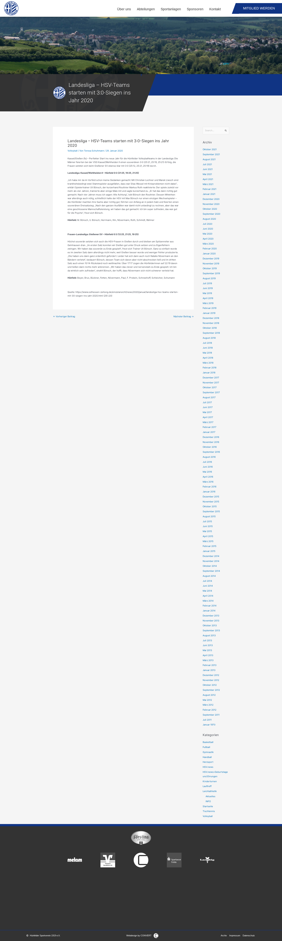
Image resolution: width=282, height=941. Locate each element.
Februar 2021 (209, 189)
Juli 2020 (207, 223)
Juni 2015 (208, 526)
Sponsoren (195, 9)
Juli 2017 (207, 402)
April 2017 (208, 417)
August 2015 (209, 516)
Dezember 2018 (211, 318)
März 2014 (208, 600)
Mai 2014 (207, 590)
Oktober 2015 (210, 506)
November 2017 (211, 382)
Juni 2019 (208, 288)
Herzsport (208, 762)
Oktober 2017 (210, 387)
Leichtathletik (210, 791)
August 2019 (209, 278)
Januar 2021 (209, 194)
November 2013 (211, 620)
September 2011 (211, 714)
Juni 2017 (208, 407)
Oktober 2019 (210, 268)
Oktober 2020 (210, 208)
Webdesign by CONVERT (138, 935)
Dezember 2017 (211, 377)
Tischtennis (209, 811)
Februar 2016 (209, 486)
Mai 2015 (207, 531)
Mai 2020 (207, 233)
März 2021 (208, 184)
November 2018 (211, 323)
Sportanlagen (171, 9)
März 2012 (208, 704)
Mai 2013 (207, 650)
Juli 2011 (207, 719)
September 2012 (211, 690)
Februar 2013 (209, 665)
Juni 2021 (208, 169)
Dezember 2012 (211, 675)
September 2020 (211, 213)
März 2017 (208, 422)
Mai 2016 (207, 471)
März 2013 (208, 660)
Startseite (208, 806)
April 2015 (208, 536)
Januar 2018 (209, 372)
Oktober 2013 (210, 625)
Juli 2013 (207, 640)
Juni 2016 (208, 466)
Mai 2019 (207, 293)
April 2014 (208, 595)
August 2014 (209, 576)
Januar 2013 (209, 670)
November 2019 (211, 263)
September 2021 (211, 154)
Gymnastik (208, 752)
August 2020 (209, 218)
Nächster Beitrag (183, 316)
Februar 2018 (209, 367)
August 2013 (209, 635)
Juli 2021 (207, 164)
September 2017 (211, 392)
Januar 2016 (209, 491)
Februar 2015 (209, 546)
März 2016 (208, 481)
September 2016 (211, 452)
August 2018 (209, 337)
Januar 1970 (209, 724)
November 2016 (211, 442)
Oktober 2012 (210, 685)
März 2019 (208, 303)
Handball (207, 757)
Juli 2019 (207, 283)
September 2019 (211, 273)
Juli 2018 (207, 342)
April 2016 (208, 476)
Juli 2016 (207, 462)
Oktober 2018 (210, 327)
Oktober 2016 (210, 447)
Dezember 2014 (211, 556)
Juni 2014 (208, 585)
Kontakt (215, 9)
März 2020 (208, 243)
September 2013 (211, 630)
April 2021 (208, 179)
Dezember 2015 (211, 496)
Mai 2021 (207, 174)
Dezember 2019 (211, 258)
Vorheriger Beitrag (64, 316)
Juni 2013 (208, 645)
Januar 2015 (209, 551)
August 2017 (209, 397)
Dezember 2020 (211, 199)
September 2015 (211, 511)
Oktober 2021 (210, 149)
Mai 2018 (207, 352)
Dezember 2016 (211, 437)
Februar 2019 (209, 308)
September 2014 (211, 571)
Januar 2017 (209, 432)
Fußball (206, 747)
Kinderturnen (210, 781)
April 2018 (208, 357)
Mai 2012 (207, 700)
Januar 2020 (209, 253)
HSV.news (208, 767)
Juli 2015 (207, 521)
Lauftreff (207, 786)
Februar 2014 (209, 605)
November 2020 (211, 204)
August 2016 (209, 457)
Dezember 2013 (211, 615)
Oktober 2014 (210, 566)
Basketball (208, 742)
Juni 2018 (208, 347)
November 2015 (211, 501)
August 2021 (209, 159)
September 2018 (211, 332)
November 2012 (211, 680)
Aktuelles (210, 796)
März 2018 (208, 362)
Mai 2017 (207, 412)
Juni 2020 (208, 228)
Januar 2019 (209, 313)
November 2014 (211, 561)
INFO (208, 801)
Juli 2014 (207, 581)
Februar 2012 (209, 709)
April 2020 (208, 238)
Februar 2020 (210, 248)
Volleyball (73, 150)
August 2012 (209, 695)
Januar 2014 (209, 610)
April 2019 (208, 298)
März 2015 (208, 541)
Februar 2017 (209, 427)
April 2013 (208, 655)
